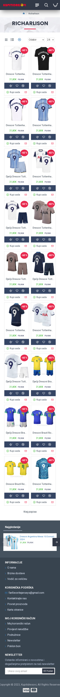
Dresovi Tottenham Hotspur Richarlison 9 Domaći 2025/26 (16, 125)
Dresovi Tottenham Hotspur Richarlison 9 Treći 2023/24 (43, 227)
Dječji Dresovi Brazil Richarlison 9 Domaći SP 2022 (43, 381)
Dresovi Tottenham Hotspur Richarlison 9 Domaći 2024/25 (43, 176)
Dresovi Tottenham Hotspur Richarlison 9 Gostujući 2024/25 (43, 125)
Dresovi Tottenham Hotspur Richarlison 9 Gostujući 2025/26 (43, 74)
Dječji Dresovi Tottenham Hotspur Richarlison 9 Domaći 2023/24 (16, 381)
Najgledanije (12, 527)
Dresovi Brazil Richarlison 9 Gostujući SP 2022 (43, 432)
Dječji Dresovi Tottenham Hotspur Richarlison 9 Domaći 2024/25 (16, 227)
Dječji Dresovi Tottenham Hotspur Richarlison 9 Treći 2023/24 (16, 279)
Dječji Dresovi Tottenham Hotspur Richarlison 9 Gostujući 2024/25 (16, 176)
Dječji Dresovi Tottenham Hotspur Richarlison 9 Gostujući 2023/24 (43, 279)
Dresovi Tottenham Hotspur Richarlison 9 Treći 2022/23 (43, 484)
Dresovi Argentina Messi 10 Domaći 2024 (37, 538)
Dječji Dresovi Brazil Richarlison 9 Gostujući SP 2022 (16, 432)
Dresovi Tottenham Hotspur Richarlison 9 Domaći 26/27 (16, 74)
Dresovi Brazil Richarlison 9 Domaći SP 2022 (16, 484)
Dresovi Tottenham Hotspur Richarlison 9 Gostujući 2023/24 (16, 330)
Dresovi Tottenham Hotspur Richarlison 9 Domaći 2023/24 (43, 330)
